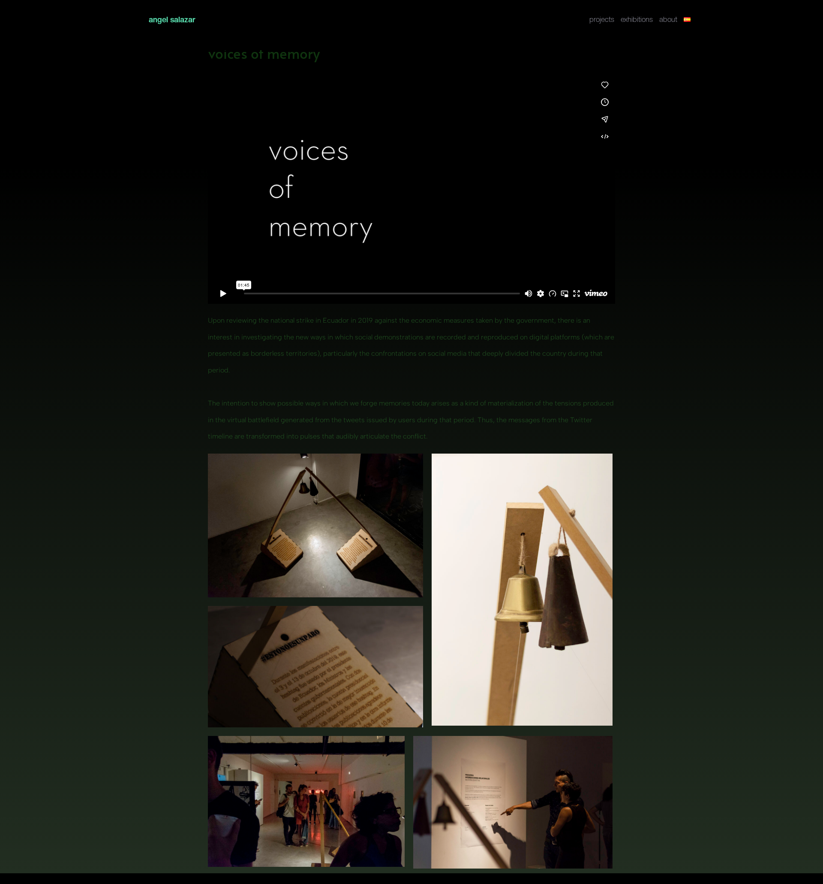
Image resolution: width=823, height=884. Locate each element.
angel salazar (172, 19)
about (668, 20)
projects (601, 20)
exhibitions (637, 20)
